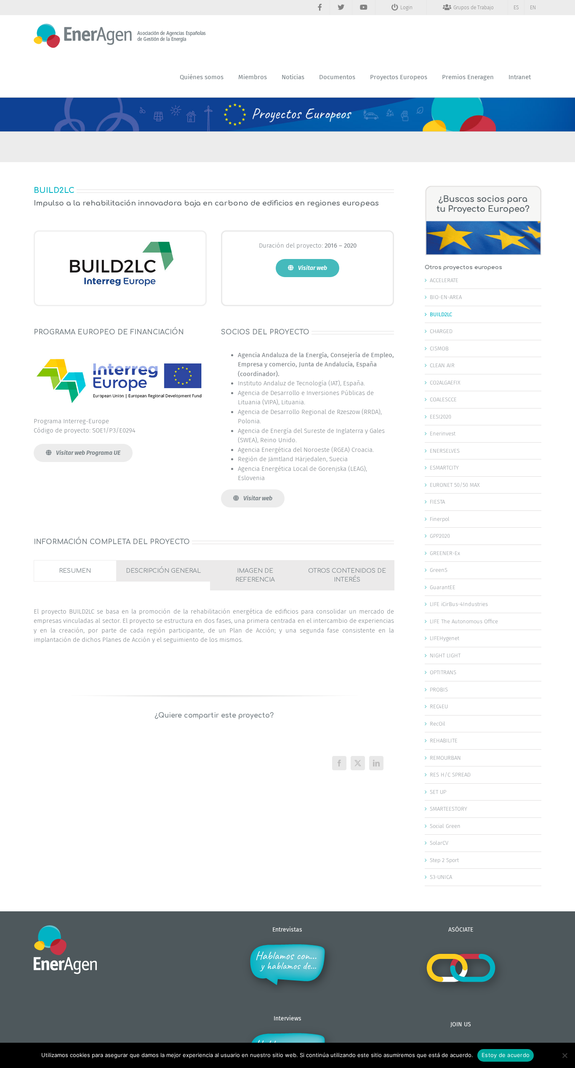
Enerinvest (442, 433)
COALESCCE (443, 399)
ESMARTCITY (444, 468)
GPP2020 (440, 536)
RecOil (437, 724)
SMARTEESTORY (448, 809)
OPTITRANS (443, 672)
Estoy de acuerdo (506, 1055)
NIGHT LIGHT (445, 655)
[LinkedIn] (376, 763)
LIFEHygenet (444, 638)
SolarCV (439, 843)
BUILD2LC (441, 314)
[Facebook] (339, 763)
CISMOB (439, 348)
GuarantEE (442, 587)
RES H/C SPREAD (450, 775)
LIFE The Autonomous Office (464, 621)
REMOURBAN (445, 758)
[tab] (75, 571)
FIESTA (437, 502)
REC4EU (439, 706)
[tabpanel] (214, 630)
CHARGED (441, 331)
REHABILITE (444, 740)
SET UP (438, 792)
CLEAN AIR (442, 365)
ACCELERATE (444, 280)
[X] (358, 763)
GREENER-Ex (445, 553)
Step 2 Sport (444, 860)
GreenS (438, 570)
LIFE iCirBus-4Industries (459, 604)
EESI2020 (440, 417)
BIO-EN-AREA (446, 297)
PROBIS (439, 689)
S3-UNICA (441, 877)
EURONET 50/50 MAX (455, 485)
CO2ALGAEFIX (445, 382)
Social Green (445, 826)
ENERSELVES (445, 451)
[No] (564, 1055)
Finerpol (440, 519)
